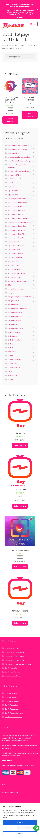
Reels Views (12, 348)
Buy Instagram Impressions (17, 202)
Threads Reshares (14, 367)
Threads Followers (14, 360)
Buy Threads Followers (15, 246)
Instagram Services (14, 320)
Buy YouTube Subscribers (16, 273)
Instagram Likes (13, 301)
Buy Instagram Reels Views (17, 234)
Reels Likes (11, 344)
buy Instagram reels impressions (19, 222)
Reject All (20, 834)
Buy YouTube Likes (11, 705)
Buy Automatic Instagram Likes (19, 157)
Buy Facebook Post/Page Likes (18, 171)
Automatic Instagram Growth (18, 145)
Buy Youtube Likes (14, 269)
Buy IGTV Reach (13, 191)
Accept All (20, 823)
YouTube (10, 379)
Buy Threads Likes (14, 250)
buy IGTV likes (12, 187)
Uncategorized (13, 375)
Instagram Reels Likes (15, 316)
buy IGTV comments (15, 179)
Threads (10, 356)
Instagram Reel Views (15, 312)
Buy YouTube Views (14, 277)
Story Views (12, 352)
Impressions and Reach (16, 289)
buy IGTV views (13, 195)
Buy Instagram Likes (15, 206)
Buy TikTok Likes (13, 261)
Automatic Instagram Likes (17, 149)
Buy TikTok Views (13, 265)
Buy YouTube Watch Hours (17, 281)
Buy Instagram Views (15, 242)
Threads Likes (12, 363)
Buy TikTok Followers (15, 257)
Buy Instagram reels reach (17, 230)
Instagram (11, 293)
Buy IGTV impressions (15, 183)
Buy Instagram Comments (17, 199)
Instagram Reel (13, 305)
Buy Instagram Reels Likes (17, 226)
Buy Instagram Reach (15, 214)
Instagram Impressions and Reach (20, 297)
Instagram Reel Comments (17, 308)
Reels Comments (14, 340)
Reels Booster (13, 336)
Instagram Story (13, 324)
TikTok (10, 371)
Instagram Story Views (15, 328)
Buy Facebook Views (14, 175)
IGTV (9, 285)
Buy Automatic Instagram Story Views (21, 161)
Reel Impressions (14, 332)
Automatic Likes (13, 153)
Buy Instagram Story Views (17, 238)
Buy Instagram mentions (16, 210)
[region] (20, 820)
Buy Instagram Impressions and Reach (18, 664)
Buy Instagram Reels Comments (19, 218)
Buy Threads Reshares (15, 254)
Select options (10, 120)
